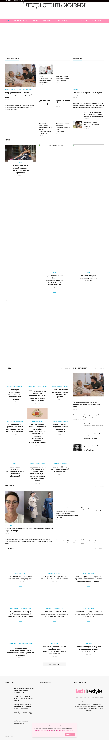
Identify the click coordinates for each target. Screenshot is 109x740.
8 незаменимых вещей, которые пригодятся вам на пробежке (20, 169)
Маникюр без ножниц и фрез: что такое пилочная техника (63, 102)
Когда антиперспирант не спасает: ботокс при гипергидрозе (45, 79)
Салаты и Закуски (17, 386)
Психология (46, 20)
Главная (7, 20)
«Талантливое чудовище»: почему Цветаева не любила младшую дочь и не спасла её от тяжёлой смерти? (94, 435)
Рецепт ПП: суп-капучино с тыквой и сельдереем (60, 469)
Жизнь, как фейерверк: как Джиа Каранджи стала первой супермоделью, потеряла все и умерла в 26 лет (94, 447)
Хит (6, 300)
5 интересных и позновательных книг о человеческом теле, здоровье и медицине (20, 651)
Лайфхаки (16, 608)
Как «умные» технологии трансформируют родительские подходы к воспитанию (54, 650)
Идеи (84, 573)
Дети (84, 608)
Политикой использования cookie (44, 730)
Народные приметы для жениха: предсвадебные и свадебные (92, 124)
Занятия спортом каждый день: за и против (88, 277)
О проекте (8, 1)
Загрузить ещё (54, 664)
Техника (56, 643)
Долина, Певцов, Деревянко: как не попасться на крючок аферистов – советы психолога (94, 114)
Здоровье (7, 89)
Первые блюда (57, 463)
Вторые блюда (31, 386)
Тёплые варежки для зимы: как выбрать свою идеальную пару (91, 509)
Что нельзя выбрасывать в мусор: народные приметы (87, 94)
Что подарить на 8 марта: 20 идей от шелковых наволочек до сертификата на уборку (88, 578)
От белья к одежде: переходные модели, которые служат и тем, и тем (92, 542)
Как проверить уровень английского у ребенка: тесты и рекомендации (22, 706)
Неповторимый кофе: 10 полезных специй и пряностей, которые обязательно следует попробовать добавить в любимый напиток (37, 433)
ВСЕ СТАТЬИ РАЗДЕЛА (65, 59)
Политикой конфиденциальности (64, 730)
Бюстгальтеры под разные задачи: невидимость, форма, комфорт (67, 541)
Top (103, 736)
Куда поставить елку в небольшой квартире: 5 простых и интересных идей (20, 613)
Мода (75, 20)
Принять (69, 734)
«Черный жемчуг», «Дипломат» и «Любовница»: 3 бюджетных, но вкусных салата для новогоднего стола (37, 474)
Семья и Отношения (61, 20)
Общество (50, 573)
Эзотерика (75, 89)
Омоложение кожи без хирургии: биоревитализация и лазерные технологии (63, 127)
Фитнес (35, 20)
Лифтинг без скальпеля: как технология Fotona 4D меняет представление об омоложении (46, 128)
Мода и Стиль (10, 486)
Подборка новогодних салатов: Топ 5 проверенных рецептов (14, 394)
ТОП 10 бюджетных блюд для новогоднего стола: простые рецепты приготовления (37, 395)
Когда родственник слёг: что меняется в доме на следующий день (18, 95)
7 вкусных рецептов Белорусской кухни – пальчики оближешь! (15, 471)
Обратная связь (19, 1)
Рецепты (84, 20)
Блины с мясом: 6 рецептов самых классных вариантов (60, 427)
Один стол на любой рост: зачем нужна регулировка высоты (20, 578)
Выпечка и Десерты (57, 386)
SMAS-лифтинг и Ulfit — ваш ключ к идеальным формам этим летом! (45, 103)
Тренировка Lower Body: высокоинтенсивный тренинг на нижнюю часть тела (54, 281)
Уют (25, 573)
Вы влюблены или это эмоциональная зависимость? (94, 425)
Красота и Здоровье (21, 20)
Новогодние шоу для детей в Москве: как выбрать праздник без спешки (89, 613)
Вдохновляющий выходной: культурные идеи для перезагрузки (88, 648)
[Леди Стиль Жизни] (54, 10)
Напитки (39, 386)
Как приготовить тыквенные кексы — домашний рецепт (60, 393)
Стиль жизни (96, 20)
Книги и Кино (17, 643)
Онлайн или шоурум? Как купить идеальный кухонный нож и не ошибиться (54, 613)
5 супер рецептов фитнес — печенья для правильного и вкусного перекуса (14, 427)
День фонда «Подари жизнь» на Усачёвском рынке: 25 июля (54, 577)
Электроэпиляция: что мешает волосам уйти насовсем (62, 78)
